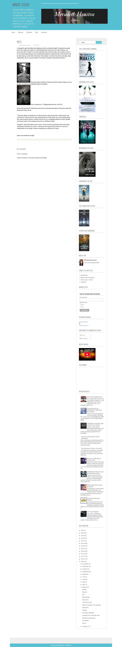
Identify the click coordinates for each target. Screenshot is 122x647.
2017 (82, 541)
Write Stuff (20, 4)
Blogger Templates (65, 645)
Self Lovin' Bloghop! (93, 512)
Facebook (83, 282)
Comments (84, 338)
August (84, 574)
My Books (29, 32)
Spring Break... (86, 597)
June (84, 579)
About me (20, 32)
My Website (84, 275)
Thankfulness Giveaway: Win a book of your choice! (95, 424)
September (85, 571)
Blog (36, 32)
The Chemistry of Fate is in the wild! (91, 448)
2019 (82, 535)
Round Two (85, 600)
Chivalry (84, 589)
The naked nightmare (88, 613)
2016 (82, 543)
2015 (82, 546)
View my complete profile (91, 262)
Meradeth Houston (25, 45)
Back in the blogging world (94, 397)
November (85, 566)
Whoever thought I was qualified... (92, 605)
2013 (82, 551)
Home (13, 32)
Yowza (84, 623)
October (84, 569)
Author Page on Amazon (88, 277)
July (83, 577)
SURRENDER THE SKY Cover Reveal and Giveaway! (95, 472)
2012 (82, 554)
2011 (82, 556)
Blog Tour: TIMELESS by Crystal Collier (94, 459)
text (82, 306)
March (84, 587)
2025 (82, 530)
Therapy (84, 610)
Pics (83, 594)
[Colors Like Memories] (79, 323)
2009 (82, 561)
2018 (82, 538)
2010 (82, 559)
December (85, 564)
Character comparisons (89, 618)
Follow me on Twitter (87, 280)
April (83, 584)
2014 (82, 548)
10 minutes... (85, 620)
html (82, 304)
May (83, 582)
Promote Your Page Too (83, 325)
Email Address (83, 297)
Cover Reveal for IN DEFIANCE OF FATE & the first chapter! (94, 410)
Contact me (44, 32)
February (85, 626)
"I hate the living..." (87, 602)
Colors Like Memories (83, 321)
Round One (85, 607)
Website (84, 592)
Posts (83, 335)
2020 (82, 533)
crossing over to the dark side (91, 615)
